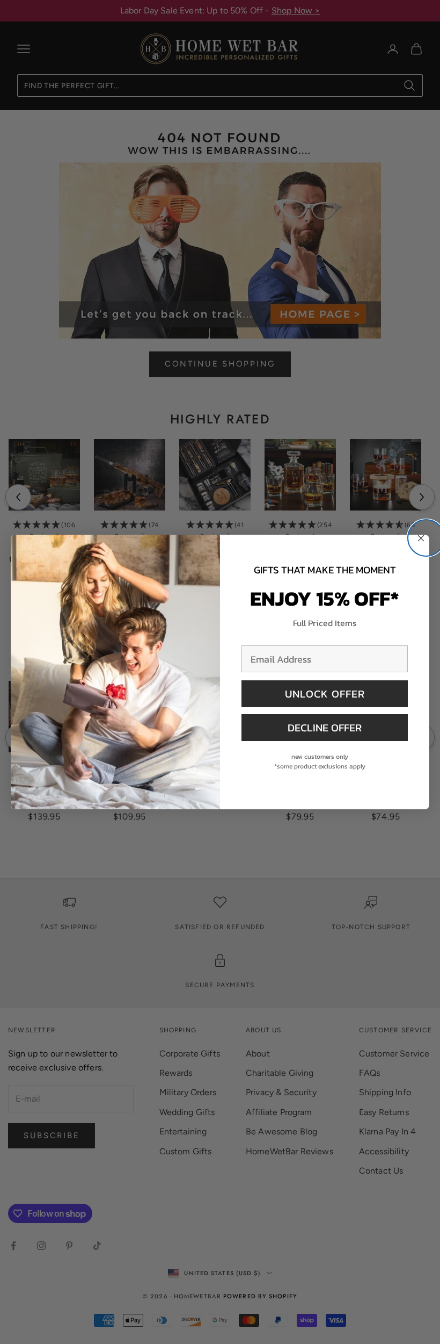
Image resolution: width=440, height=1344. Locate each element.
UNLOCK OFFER (325, 694)
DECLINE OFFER (325, 728)
